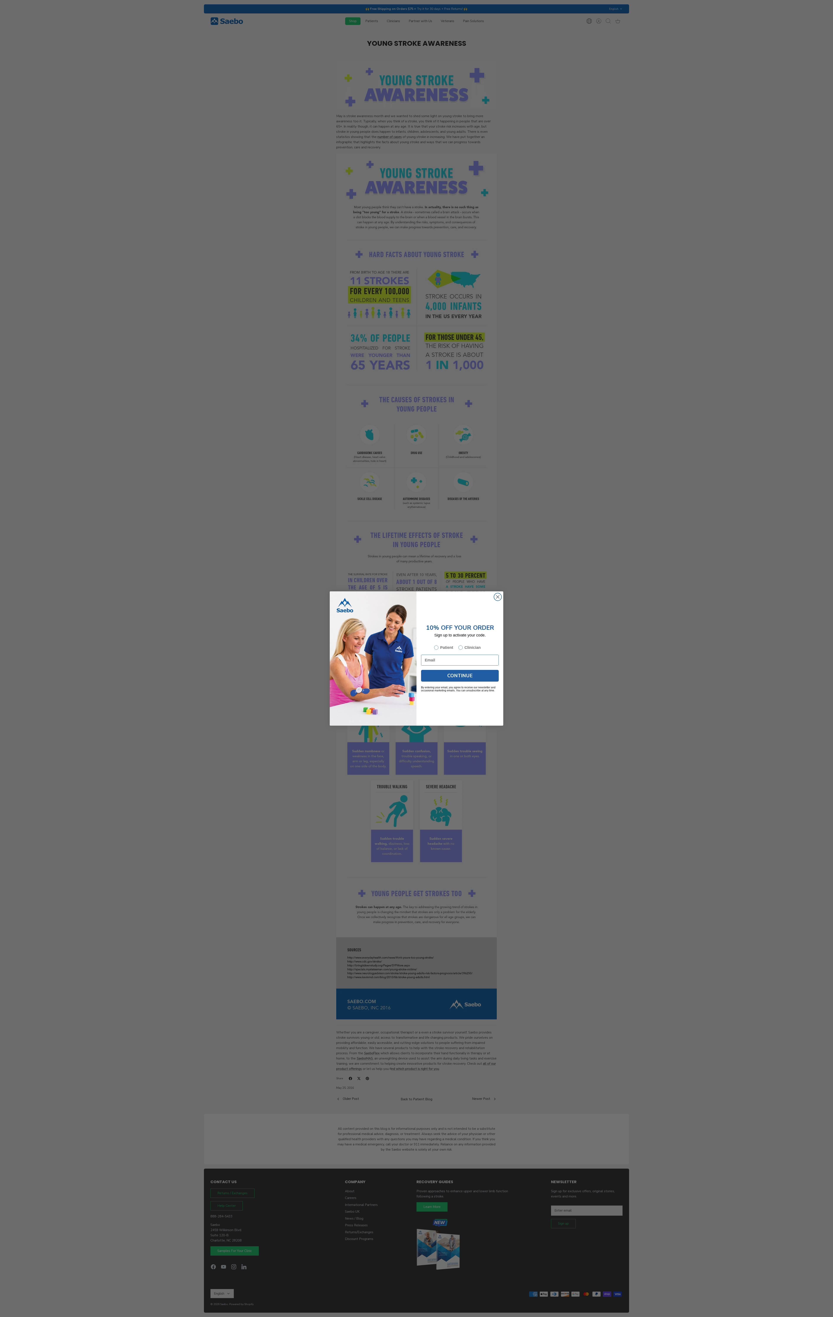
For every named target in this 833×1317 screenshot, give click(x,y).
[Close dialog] (498, 597)
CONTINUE (460, 675)
